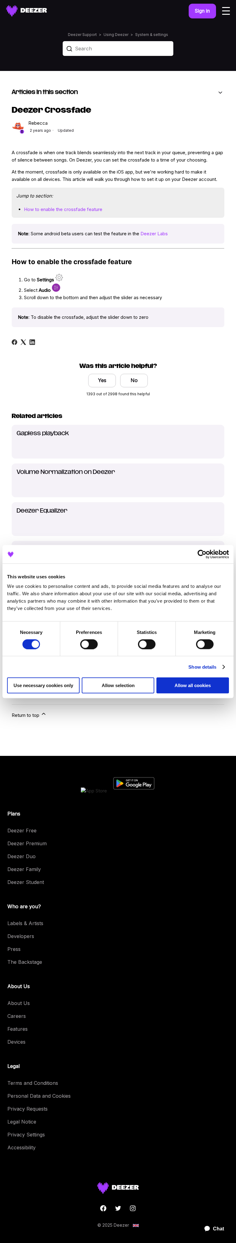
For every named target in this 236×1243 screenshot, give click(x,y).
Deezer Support (82, 34)
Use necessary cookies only (43, 685)
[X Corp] (23, 342)
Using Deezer (116, 34)
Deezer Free (22, 830)
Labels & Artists (25, 923)
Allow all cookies (193, 685)
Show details (202, 666)
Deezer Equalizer (42, 511)
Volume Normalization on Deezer (66, 472)
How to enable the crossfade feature (63, 209)
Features (17, 1029)
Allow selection (118, 685)
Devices (16, 1042)
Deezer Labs (154, 233)
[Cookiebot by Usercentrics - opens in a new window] (202, 554)
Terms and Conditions (32, 1083)
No (134, 380)
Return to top (26, 715)
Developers (20, 936)
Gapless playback (43, 433)
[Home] (26, 11)
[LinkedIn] (32, 342)
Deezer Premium (27, 843)
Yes (102, 380)
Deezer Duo (21, 856)
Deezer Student (25, 882)
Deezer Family (24, 869)
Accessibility (21, 1147)
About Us (18, 1003)
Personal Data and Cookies (39, 1096)
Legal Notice (21, 1122)
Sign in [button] (202, 11)
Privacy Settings (26, 1135)
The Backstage (24, 962)
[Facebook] (14, 342)
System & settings (151, 34)
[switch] (89, 644)
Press (14, 949)
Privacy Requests (27, 1109)
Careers (16, 1016)
